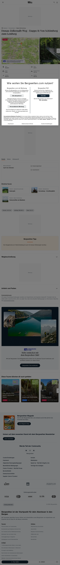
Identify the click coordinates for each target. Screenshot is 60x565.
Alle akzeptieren (17, 95)
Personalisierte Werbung (17, 106)
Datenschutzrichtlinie (27, 123)
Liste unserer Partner (45, 119)
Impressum (11, 123)
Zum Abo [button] (43, 95)
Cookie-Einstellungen (46, 123)
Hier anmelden (43, 100)
